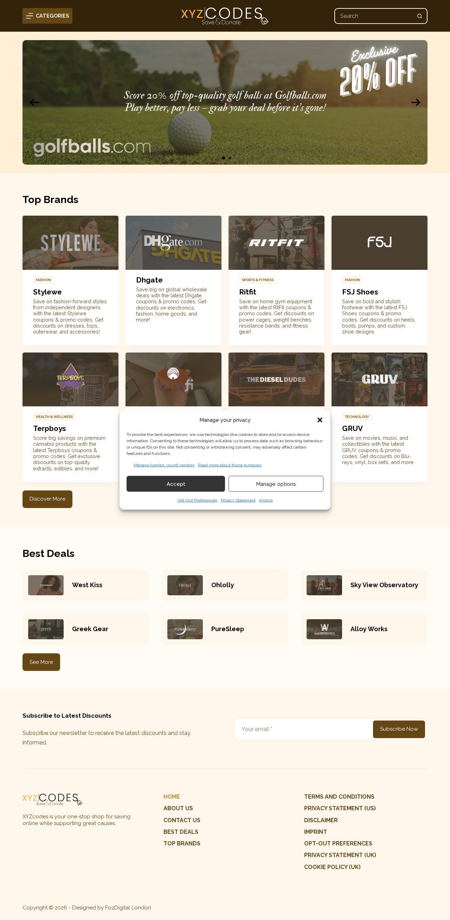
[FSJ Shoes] (380, 243)
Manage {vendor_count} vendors (164, 465)
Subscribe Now (399, 729)
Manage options (276, 484)
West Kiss (87, 585)
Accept (176, 484)
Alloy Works (369, 629)
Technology (357, 417)
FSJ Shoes (360, 291)
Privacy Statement (238, 500)
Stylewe (47, 291)
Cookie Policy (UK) (332, 867)
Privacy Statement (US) (340, 808)
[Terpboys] (70, 380)
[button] (319, 419)
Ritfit (247, 291)
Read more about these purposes (230, 465)
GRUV (352, 428)
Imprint (266, 500)
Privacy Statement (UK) (340, 855)
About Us (178, 808)
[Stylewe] (70, 243)
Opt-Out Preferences (197, 500)
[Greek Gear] (46, 629)
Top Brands (181, 843)
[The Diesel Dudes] (276, 380)
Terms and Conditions (339, 796)
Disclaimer (321, 820)
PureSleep (227, 629)
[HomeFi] (173, 380)
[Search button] (419, 16)
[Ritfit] (276, 243)
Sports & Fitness (258, 280)
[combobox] (373, 16)
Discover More (47, 499)
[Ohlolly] (185, 585)
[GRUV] (380, 380)
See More (41, 662)
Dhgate (149, 279)
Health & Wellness (54, 417)
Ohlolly (222, 585)
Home (171, 796)
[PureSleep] (185, 629)
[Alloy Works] (324, 629)
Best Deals (180, 832)
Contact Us (181, 820)
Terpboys (49, 428)
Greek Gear (90, 629)
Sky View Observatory (384, 585)
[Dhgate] (173, 243)
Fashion (43, 280)
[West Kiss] (46, 585)
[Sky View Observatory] (324, 585)
